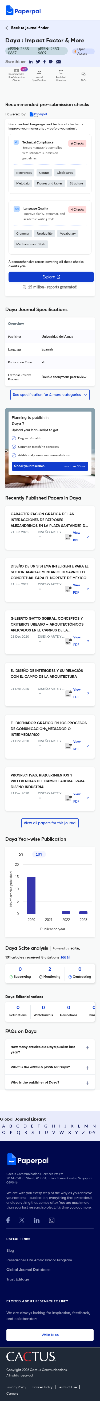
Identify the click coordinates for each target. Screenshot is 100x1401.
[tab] (50, 1049)
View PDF (76, 537)
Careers (12, 1393)
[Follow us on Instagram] (51, 1219)
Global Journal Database (28, 1270)
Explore (48, 277)
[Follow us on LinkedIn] (36, 1219)
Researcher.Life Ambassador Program (39, 1260)
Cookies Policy (42, 1387)
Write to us (50, 1335)
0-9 (92, 1132)
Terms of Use (67, 1387)
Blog (10, 1251)
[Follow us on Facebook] (8, 1219)
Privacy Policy (16, 1387)
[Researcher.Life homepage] (50, 1159)
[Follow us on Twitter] (22, 1219)
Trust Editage (17, 1279)
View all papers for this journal (50, 823)
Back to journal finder (30, 28)
